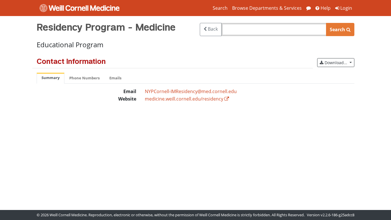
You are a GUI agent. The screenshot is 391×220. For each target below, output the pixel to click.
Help (325, 8)
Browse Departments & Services (267, 8)
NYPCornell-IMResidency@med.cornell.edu (191, 91)
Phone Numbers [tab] (84, 77)
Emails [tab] (115, 77)
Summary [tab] (51, 77)
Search (220, 8)
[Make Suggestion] (308, 8)
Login (345, 8)
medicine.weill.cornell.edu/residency (184, 99)
